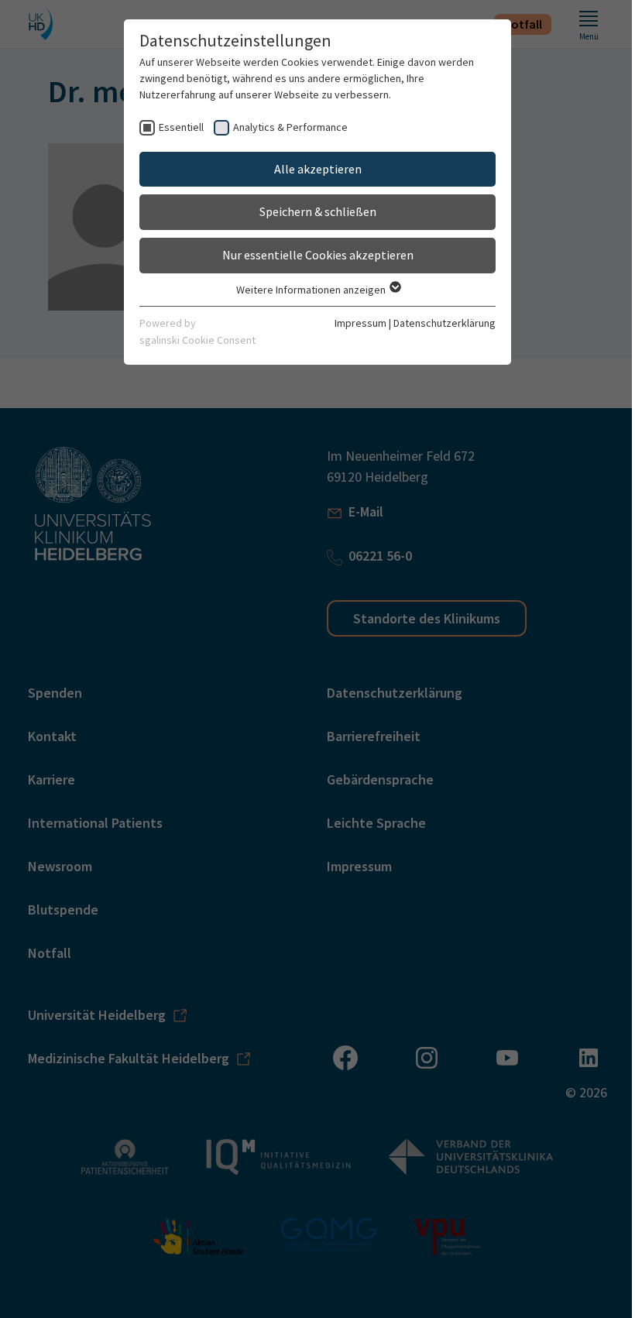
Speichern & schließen (317, 211)
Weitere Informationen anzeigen (312, 290)
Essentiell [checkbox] (181, 127)
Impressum (360, 323)
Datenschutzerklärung (444, 323)
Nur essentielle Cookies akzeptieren (318, 255)
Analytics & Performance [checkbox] (290, 127)
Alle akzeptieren (318, 169)
